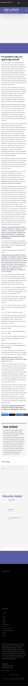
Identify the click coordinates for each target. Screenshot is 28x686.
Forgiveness (10, 509)
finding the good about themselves (17, 188)
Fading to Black (11, 499)
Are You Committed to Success (14, 517)
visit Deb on (7, 2)
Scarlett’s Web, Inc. (20, 678)
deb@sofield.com (5, 670)
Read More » (10, 501)
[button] (26, 10)
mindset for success (6, 361)
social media (17, 108)
